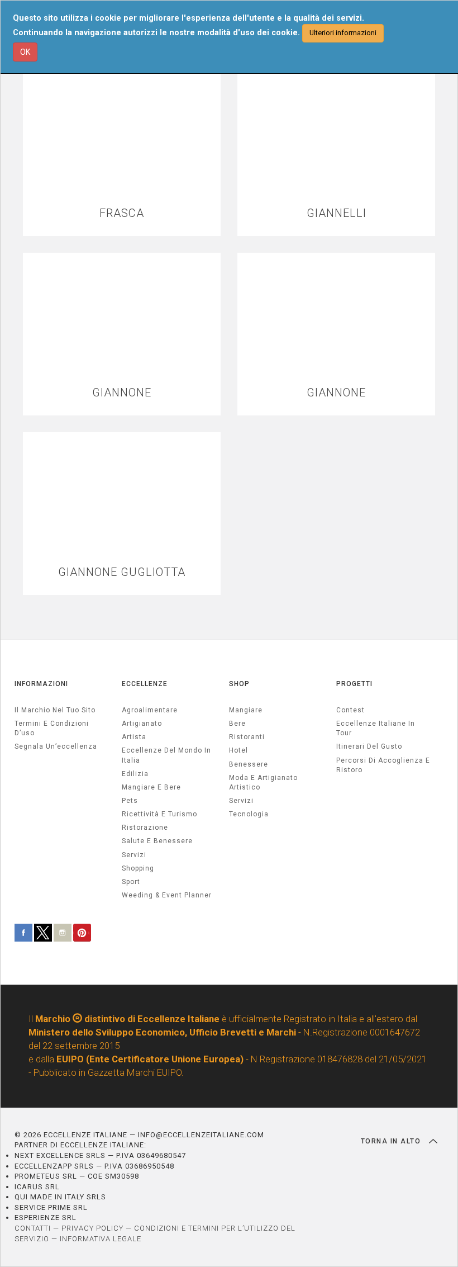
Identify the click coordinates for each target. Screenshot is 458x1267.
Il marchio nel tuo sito (55, 710)
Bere (237, 723)
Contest (350, 710)
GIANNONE (121, 393)
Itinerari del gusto (369, 746)
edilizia (135, 774)
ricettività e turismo (159, 814)
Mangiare (246, 710)
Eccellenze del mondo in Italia (166, 755)
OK (25, 52)
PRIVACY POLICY (92, 1228)
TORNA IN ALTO (392, 1141)
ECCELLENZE (145, 684)
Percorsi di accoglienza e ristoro (383, 765)
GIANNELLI (336, 213)
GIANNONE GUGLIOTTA (121, 572)
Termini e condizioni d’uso (52, 728)
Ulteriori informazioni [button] (342, 33)
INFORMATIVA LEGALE (100, 1239)
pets (130, 801)
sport (131, 882)
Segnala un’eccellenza (56, 746)
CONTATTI (33, 1228)
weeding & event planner (167, 895)
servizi (134, 855)
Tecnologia (249, 814)
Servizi (241, 801)
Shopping (138, 868)
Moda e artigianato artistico (263, 782)
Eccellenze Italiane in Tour (375, 728)
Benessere (248, 764)
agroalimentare (150, 710)
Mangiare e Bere (151, 787)
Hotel (238, 750)
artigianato (142, 723)
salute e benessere (157, 841)
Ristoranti (247, 737)
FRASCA (121, 213)
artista (134, 737)
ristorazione (145, 827)
